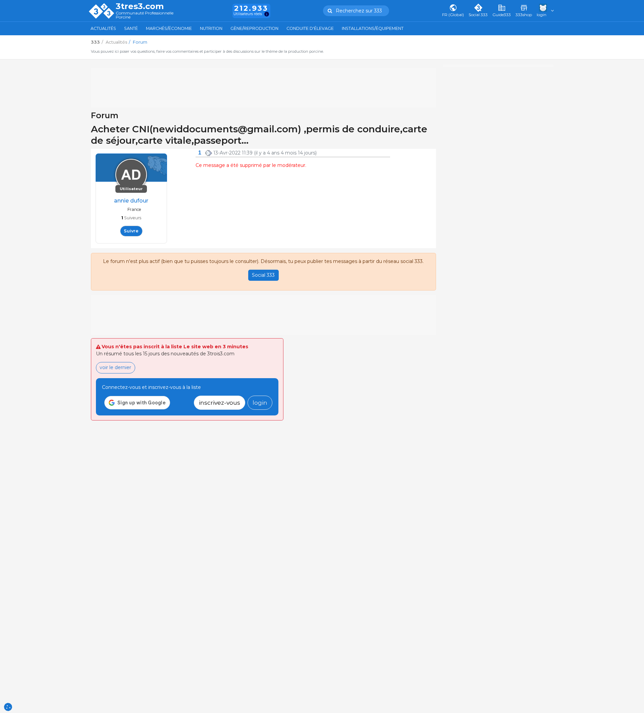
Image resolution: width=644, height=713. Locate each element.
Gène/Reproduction (254, 28)
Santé (131, 28)
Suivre (131, 230)
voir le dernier (115, 367)
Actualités (103, 28)
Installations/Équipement (373, 28)
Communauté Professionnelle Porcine (144, 15)
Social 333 (263, 275)
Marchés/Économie (169, 28)
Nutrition (211, 28)
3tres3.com (140, 6)
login (260, 402)
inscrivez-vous (219, 402)
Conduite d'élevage (310, 28)
